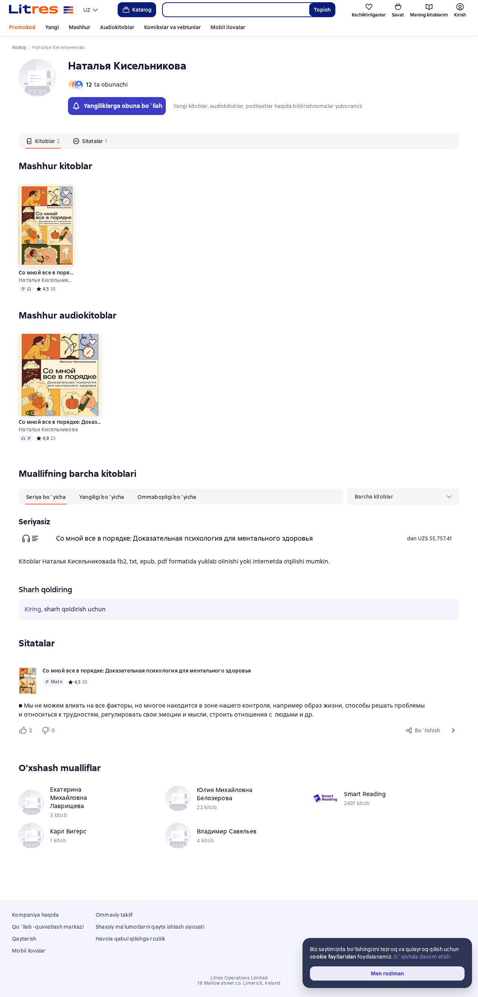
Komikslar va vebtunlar (172, 27)
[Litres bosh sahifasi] (41, 9)
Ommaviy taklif (114, 914)
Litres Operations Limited (239, 978)
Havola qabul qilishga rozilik (130, 938)
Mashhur (79, 27)
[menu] (91, 9)
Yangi (52, 27)
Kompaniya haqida (35, 914)
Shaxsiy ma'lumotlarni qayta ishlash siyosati (150, 926)
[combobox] (235, 9)
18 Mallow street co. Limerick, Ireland (239, 983)
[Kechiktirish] (66, 192)
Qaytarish (24, 938)
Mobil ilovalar (228, 27)
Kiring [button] (33, 609)
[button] (453, 730)
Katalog (142, 9)
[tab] (42, 140)
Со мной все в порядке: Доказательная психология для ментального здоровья (46, 272)
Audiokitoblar (117, 27)
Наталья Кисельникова (46, 280)
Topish (322, 9)
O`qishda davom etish (422, 956)
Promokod (22, 27)
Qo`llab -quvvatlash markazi (48, 926)
